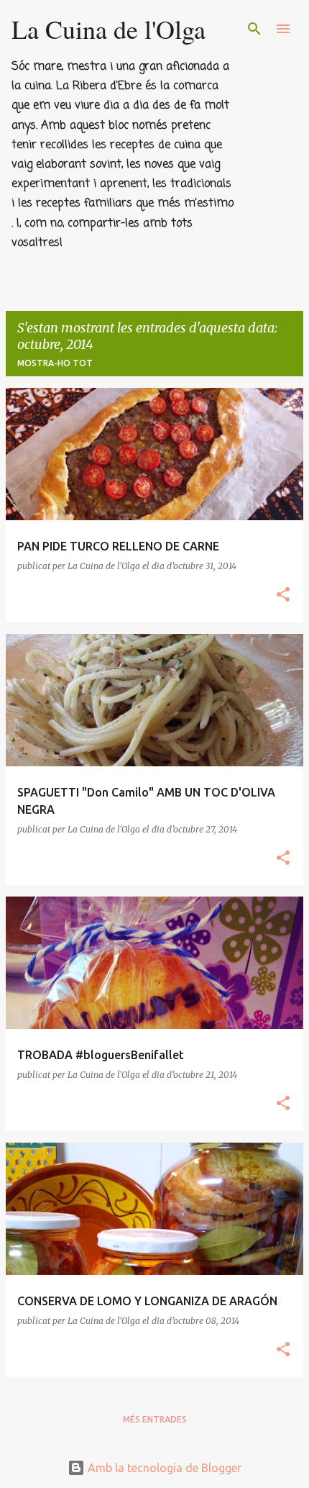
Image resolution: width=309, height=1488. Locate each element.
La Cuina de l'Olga (108, 29)
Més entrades (155, 1419)
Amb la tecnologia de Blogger (163, 1467)
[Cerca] (254, 29)
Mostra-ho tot (55, 363)
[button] (283, 595)
